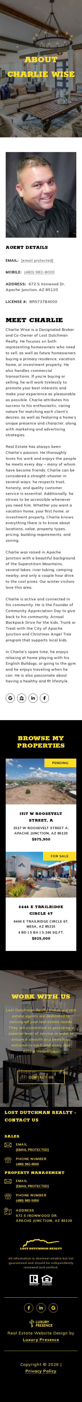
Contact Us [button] (41, 1077)
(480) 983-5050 (27, 1200)
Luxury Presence (41, 1339)
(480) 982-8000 (39, 272)
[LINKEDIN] (33, 698)
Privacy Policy (41, 1371)
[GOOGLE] (10, 698)
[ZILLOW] (21, 698)
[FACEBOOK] (44, 698)
